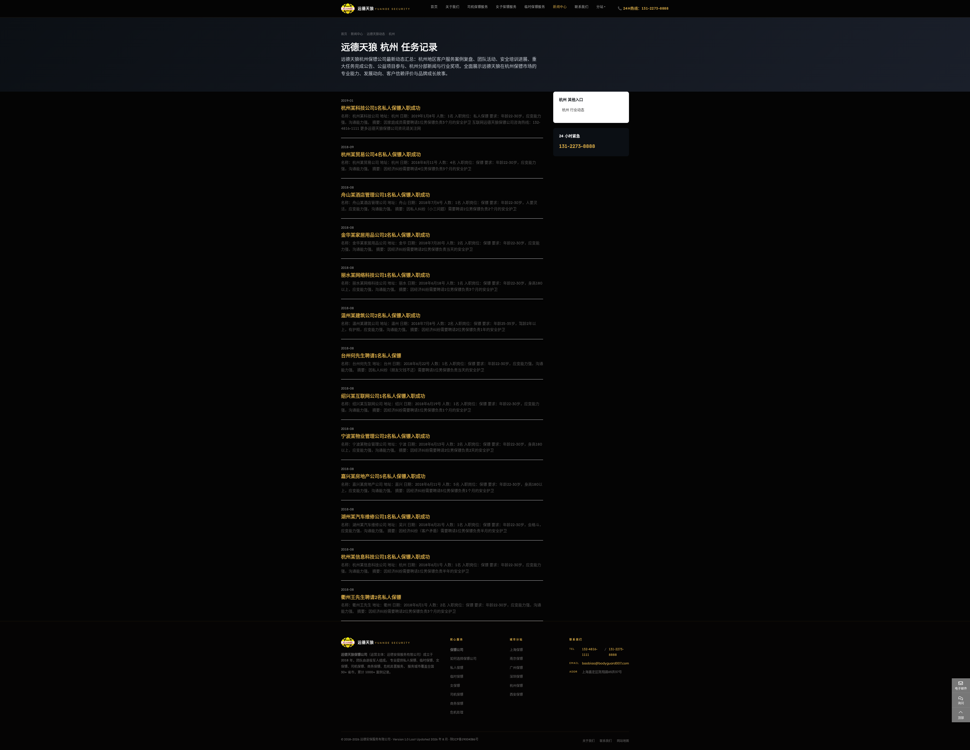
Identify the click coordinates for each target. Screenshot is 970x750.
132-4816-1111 (589, 652)
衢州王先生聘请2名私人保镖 (371, 597)
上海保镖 (516, 650)
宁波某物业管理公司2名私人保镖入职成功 (385, 436)
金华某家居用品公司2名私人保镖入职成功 (385, 235)
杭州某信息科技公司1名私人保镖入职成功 (385, 557)
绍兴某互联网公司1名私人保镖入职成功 (383, 396)
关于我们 (589, 741)
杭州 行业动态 (573, 110)
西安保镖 (516, 694)
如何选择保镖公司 (463, 658)
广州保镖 (516, 667)
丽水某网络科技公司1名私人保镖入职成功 (385, 275)
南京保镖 (516, 658)
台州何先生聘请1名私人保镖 (371, 356)
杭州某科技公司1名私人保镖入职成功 (380, 108)
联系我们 (606, 741)
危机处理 (456, 712)
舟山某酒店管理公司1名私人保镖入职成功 (385, 195)
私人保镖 (456, 667)
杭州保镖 (516, 685)
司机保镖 (456, 694)
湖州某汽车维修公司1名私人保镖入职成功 (385, 517)
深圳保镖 (516, 676)
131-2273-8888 (577, 146)
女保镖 (455, 685)
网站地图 (623, 741)
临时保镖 (456, 676)
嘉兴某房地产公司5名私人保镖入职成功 (383, 476)
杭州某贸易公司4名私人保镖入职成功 (381, 154)
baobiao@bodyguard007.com (605, 663)
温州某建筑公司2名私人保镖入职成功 (380, 316)
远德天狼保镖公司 (354, 654)
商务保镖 (456, 703)
